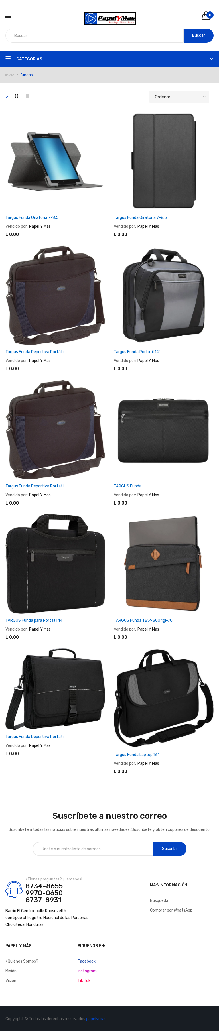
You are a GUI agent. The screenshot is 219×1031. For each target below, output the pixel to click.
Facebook (87, 961)
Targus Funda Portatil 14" (137, 351)
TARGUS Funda (127, 486)
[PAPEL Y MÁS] (109, 16)
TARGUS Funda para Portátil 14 (33, 620)
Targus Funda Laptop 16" (136, 754)
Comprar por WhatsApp (171, 910)
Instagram (87, 971)
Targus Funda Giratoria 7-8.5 (31, 217)
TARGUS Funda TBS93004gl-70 (143, 620)
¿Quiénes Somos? (21, 961)
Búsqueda (159, 900)
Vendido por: (16, 226)
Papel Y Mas (40, 226)
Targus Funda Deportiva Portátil (34, 351)
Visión (10, 980)
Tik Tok (84, 980)
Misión (11, 971)
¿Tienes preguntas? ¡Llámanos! (53, 879)
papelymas (96, 1018)
